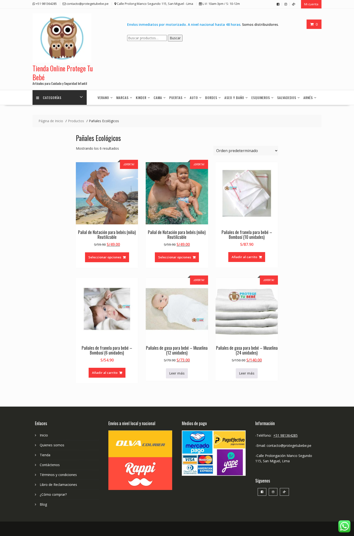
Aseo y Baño (234, 97)
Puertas (176, 97)
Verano (103, 97)
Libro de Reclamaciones (58, 484)
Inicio (44, 435)
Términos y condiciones (58, 474)
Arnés (308, 97)
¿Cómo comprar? (53, 494)
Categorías (52, 97)
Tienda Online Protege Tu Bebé (63, 72)
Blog (43, 504)
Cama (158, 97)
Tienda (45, 455)
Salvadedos (286, 97)
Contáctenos (50, 464)
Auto (194, 97)
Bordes (211, 97)
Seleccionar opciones (104, 257)
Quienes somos (52, 445)
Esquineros (260, 97)
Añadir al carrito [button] (244, 257)
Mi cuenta (311, 4)
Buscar (175, 38)
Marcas (122, 97)
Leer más (176, 373)
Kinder (141, 97)
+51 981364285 (285, 435)
